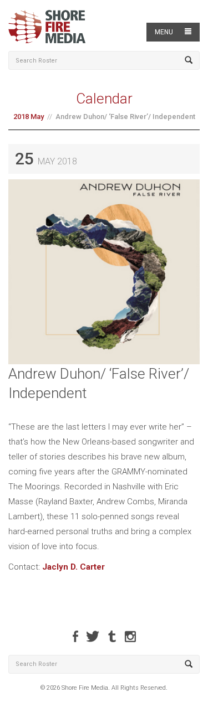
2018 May (28, 116)
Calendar (104, 98)
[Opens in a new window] (75, 636)
